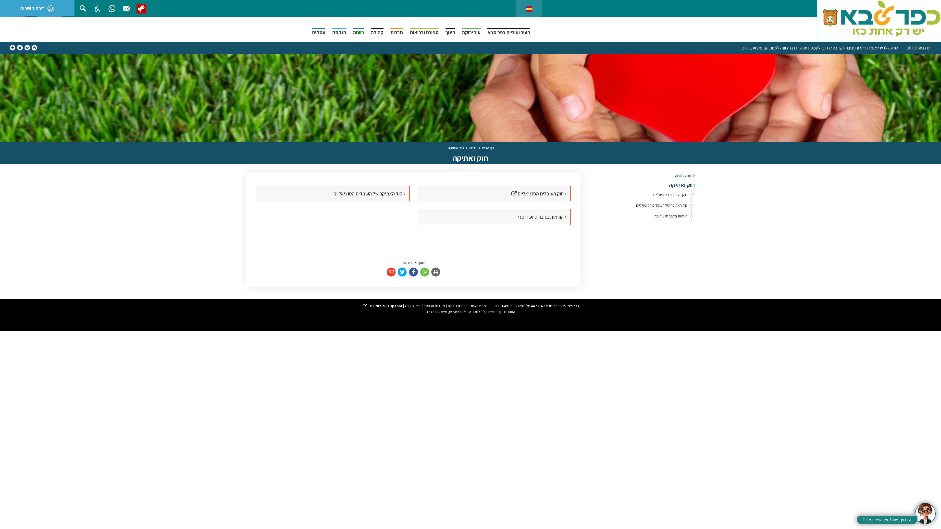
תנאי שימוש (413, 306)
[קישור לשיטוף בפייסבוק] (413, 272)
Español (395, 306)
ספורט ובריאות (424, 32)
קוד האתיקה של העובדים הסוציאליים (661, 205)
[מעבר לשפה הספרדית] (529, 8)
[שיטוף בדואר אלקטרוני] (391, 272)
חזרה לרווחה (684, 175)
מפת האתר (478, 306)
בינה (368, 306)
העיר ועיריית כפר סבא (508, 32)
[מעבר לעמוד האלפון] (127, 8)
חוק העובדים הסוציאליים (670, 194)
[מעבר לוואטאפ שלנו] (112, 8)
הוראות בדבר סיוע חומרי (670, 216)
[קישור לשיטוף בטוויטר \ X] (402, 272)
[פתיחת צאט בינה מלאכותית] (925, 513)
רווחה (358, 32)
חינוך (450, 32)
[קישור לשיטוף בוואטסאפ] (425, 272)
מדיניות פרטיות (434, 306)
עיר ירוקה (471, 32)
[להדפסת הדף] (436, 272)
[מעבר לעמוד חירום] (141, 8)
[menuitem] (641, 194)
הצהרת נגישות (458, 306)
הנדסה (339, 32)
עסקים (318, 32)
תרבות (396, 32)
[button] (97, 8)
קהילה (377, 32)
